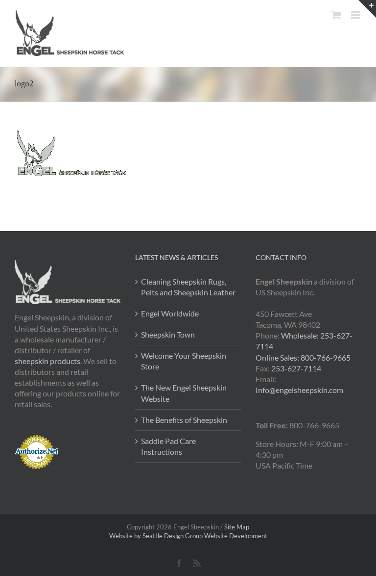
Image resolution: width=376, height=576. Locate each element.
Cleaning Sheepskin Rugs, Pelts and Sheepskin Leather (188, 287)
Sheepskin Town (168, 334)
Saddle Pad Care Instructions (168, 446)
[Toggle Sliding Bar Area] (367, 9)
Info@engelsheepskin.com (299, 389)
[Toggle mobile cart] (336, 15)
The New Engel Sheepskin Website (184, 393)
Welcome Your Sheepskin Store (183, 361)
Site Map (236, 527)
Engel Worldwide (170, 313)
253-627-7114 (296, 368)
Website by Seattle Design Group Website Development (188, 536)
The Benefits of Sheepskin (184, 419)
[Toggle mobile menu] (356, 15)
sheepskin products (47, 361)
